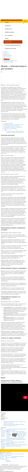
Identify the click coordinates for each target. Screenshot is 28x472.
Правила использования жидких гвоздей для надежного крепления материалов (17, 445)
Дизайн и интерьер (9, 32)
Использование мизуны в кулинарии (12, 126)
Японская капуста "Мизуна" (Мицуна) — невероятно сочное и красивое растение (15, 131)
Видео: (5, 129)
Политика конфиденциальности (13, 45)
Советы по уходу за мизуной (10, 128)
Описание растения (8, 123)
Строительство (8, 28)
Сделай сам (7, 25)
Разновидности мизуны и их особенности (13, 127)
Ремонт (7, 38)
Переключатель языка (10, 48)
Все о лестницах (9, 35)
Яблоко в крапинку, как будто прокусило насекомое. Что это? (14, 425)
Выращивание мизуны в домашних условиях (14, 124)
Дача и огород (8, 41)
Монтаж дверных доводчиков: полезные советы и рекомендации (19, 432)
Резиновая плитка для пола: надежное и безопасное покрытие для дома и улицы (19, 436)
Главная (7, 22)
